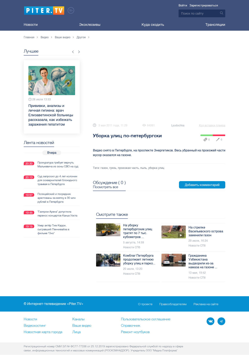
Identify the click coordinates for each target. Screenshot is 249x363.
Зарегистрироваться (203, 5)
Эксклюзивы (89, 25)
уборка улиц (156, 168)
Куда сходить (153, 25)
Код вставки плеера (212, 125)
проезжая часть (128, 168)
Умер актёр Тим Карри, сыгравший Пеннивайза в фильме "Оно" (53, 229)
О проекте (145, 304)
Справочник (130, 326)
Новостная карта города (43, 332)
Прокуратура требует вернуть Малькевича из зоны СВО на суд (58, 164)
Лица (76, 332)
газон (104, 168)
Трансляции (215, 25)
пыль (143, 168)
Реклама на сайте (206, 304)
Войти (183, 5)
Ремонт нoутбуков (135, 332)
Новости (31, 25)
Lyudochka (177, 125)
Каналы (78, 319)
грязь (112, 168)
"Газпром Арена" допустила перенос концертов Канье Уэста (57, 213)
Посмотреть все (105, 187)
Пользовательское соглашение (145, 319)
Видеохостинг (35, 326)
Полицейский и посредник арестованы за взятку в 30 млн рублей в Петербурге (57, 197)
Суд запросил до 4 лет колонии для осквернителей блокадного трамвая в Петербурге (57, 180)
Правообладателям (173, 304)
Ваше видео (81, 326)
